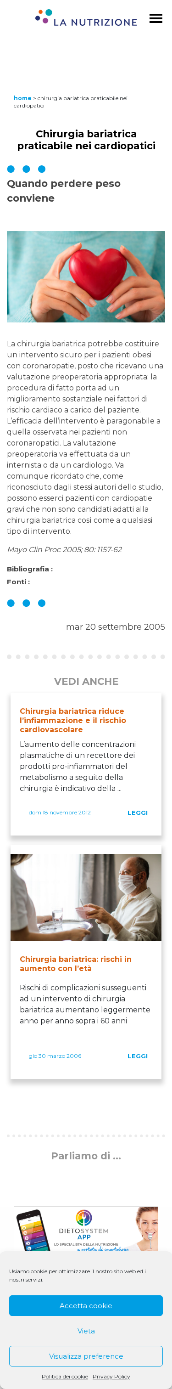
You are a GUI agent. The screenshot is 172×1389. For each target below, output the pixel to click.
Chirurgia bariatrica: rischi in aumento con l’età (76, 964)
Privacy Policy (111, 1376)
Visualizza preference (86, 1356)
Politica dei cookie (65, 1376)
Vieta (86, 1331)
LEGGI (138, 812)
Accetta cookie (86, 1305)
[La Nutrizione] (85, 19)
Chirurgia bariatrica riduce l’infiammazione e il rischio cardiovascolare (73, 720)
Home (23, 98)
